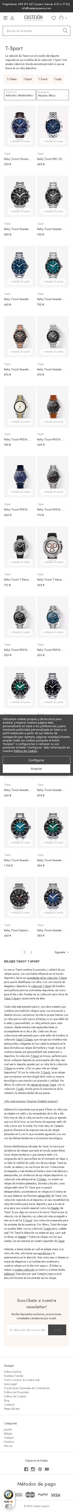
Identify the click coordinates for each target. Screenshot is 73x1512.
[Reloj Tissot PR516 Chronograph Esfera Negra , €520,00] (20, 617)
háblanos (9, 1274)
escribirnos (44, 1253)
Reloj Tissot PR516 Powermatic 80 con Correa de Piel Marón (51, 439)
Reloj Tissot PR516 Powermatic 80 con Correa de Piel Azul (18, 509)
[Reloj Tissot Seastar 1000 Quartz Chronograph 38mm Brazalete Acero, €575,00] (53, 337)
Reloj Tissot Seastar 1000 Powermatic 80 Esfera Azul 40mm (51, 299)
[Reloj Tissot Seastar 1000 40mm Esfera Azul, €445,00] (20, 267)
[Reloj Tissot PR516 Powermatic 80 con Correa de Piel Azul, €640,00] (20, 477)
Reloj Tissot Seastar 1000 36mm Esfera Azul (18, 790)
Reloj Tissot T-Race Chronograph (51, 579)
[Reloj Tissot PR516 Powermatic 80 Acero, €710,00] (53, 477)
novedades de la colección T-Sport (47, 978)
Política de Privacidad (16, 1392)
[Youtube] (47, 1469)
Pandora (9, 1442)
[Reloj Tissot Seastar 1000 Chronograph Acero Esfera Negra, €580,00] (20, 196)
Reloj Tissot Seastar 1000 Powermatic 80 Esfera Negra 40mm (51, 229)
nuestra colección (24, 1270)
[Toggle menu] (5, 17)
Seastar (55, 1208)
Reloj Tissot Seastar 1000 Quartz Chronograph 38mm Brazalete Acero (51, 369)
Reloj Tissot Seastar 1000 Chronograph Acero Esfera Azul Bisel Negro (51, 930)
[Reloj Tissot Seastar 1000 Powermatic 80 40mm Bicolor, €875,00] (20, 337)
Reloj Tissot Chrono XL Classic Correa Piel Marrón (18, 159)
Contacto (9, 1405)
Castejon (9, 1438)
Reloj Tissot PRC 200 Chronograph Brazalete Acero (51, 159)
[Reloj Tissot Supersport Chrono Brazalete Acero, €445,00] (20, 898)
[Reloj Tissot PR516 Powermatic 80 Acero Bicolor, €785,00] (20, 407)
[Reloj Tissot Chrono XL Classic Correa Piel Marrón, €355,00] (20, 126)
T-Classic (41, 1179)
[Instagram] (33, 1469)
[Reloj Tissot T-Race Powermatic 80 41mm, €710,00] (20, 547)
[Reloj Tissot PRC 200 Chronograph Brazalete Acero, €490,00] (53, 126)
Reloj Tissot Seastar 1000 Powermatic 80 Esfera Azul (51, 790)
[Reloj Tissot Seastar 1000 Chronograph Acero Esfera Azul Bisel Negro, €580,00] (53, 898)
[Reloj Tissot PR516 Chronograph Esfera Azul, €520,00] (53, 617)
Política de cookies (25, 751)
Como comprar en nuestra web (22, 1380)
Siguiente (60, 952)
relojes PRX (44, 1196)
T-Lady (19, 1089)
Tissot (61, 1241)
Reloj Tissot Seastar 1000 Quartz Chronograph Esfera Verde (51, 860)
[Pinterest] (40, 1469)
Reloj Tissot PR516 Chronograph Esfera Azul (51, 650)
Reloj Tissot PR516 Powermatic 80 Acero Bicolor (18, 439)
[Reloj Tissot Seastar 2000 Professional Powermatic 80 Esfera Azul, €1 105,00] (20, 828)
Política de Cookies (15, 1396)
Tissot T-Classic (24, 1039)
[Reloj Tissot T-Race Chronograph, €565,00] (53, 547)
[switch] (8, 1506)
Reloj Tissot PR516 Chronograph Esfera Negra (18, 650)
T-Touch (45, 1072)
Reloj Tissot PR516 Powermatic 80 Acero (51, 509)
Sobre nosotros (12, 1372)
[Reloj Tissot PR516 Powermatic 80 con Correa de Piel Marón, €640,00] (53, 407)
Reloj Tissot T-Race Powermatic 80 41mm (18, 579)
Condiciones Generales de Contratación (27, 1388)
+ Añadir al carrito (20, 141)
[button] (53, 95)
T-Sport (35, 1056)
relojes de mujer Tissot (43, 1085)
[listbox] (20, 95)
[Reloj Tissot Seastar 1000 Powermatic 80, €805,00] (20, 687)
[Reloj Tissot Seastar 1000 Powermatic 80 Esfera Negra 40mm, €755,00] (53, 196)
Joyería (8, 1429)
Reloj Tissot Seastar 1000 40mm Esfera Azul (18, 299)
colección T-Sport (41, 986)
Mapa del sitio (12, 1409)
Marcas (8, 1446)
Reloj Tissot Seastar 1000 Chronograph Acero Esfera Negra (18, 229)
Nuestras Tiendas (13, 1376)
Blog (6, 1400)
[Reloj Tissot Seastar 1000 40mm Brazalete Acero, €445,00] (53, 687)
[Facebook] (26, 1469)
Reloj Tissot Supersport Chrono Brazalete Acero (18, 930)
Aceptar (36, 768)
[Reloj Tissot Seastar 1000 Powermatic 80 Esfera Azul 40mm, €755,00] (53, 267)
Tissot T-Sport (11, 998)
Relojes (8, 1433)
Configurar (36, 760)
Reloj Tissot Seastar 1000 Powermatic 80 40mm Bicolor (18, 369)
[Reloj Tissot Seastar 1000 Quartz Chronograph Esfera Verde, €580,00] (53, 828)
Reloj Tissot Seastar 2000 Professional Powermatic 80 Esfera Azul (18, 860)
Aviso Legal (10, 1384)
